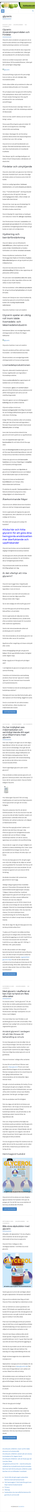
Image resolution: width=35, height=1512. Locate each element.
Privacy (7, 1487)
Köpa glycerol (13, 1067)
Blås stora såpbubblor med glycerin (16, 1227)
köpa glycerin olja (22, 1366)
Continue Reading (10, 712)
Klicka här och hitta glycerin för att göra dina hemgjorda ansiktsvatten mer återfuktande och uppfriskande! (17, 536)
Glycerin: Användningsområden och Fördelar (16, 32)
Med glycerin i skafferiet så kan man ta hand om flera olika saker (16, 994)
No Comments (27, 724)
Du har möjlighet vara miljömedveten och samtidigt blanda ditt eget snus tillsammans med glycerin (16, 732)
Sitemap (7, 1490)
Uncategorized (18, 24)
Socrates (21, 1506)
